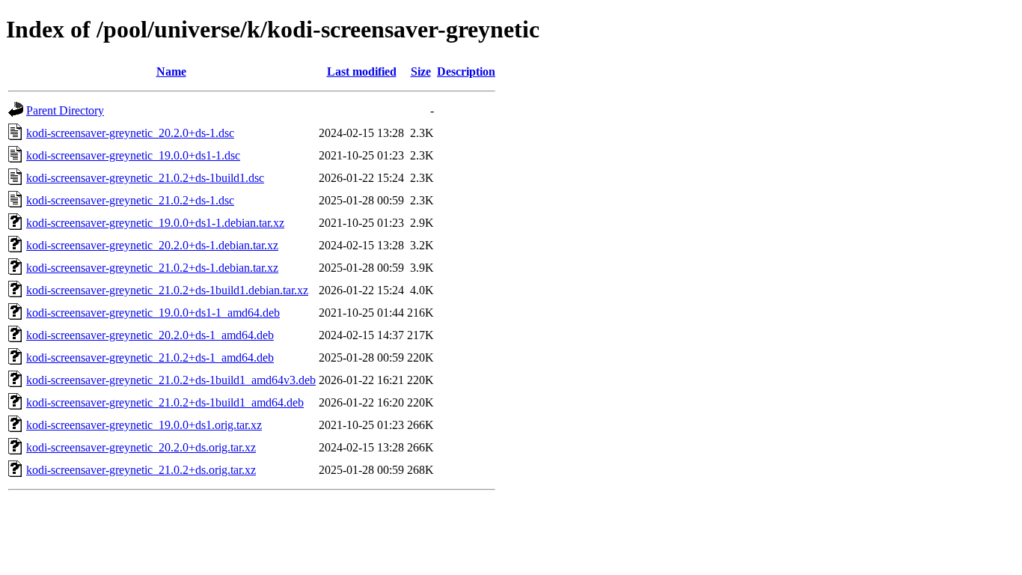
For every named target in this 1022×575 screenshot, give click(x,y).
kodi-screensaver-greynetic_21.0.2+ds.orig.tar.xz (141, 469)
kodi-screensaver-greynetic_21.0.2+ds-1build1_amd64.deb (165, 402)
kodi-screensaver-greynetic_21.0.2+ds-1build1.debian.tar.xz (167, 290)
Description (466, 71)
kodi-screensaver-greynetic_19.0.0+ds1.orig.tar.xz (144, 425)
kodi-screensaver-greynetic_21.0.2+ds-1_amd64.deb (150, 357)
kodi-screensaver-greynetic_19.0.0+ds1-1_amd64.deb (153, 312)
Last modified (362, 71)
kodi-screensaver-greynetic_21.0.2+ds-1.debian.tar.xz (152, 267)
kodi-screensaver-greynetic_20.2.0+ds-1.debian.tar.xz (152, 245)
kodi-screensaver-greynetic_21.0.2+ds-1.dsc (130, 200)
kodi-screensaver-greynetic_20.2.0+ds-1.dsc (130, 133)
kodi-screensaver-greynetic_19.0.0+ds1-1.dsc (133, 155)
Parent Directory (65, 110)
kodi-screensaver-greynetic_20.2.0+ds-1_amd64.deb (150, 335)
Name (171, 71)
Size (421, 71)
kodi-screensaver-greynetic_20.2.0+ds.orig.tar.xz (141, 447)
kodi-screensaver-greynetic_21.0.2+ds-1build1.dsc (145, 177)
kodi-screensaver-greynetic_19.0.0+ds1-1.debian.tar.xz (155, 222)
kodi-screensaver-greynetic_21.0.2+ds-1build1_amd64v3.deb (171, 380)
